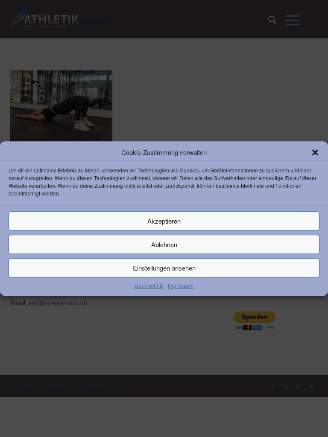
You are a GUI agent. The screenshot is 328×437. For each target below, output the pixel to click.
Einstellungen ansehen (164, 267)
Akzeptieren (164, 220)
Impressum (180, 285)
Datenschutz (149, 285)
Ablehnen (164, 244)
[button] (315, 152)
